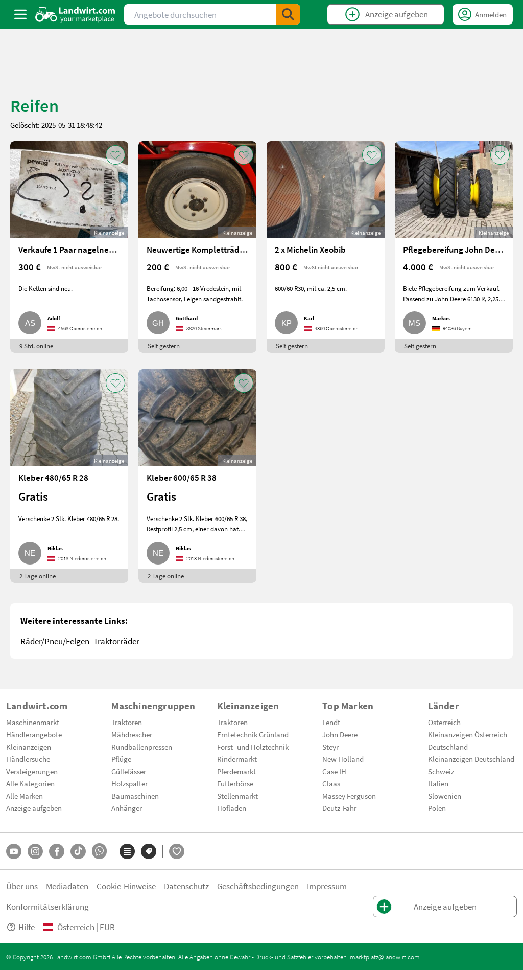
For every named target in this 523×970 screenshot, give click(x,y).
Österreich (444, 722)
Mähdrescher (131, 734)
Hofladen (231, 808)
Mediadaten (67, 886)
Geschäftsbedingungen (258, 886)
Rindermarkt (237, 759)
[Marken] (148, 851)
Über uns (22, 886)
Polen (437, 808)
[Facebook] (56, 851)
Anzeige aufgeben (34, 808)
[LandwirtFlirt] (176, 851)
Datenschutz (186, 886)
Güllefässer (128, 771)
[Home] (75, 14)
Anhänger (126, 808)
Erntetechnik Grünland (253, 734)
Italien (438, 783)
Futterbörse (235, 783)
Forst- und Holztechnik (253, 746)
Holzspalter (129, 783)
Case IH (334, 771)
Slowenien (444, 796)
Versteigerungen (32, 771)
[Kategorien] (127, 851)
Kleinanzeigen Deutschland (471, 759)
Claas (331, 783)
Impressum (327, 886)
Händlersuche (28, 759)
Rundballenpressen (141, 746)
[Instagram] (35, 851)
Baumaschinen (135, 796)
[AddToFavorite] (115, 155)
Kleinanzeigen (28, 746)
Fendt (331, 722)
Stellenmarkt (237, 796)
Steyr (330, 746)
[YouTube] (13, 851)
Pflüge (121, 759)
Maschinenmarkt (32, 722)
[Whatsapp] (99, 851)
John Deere (340, 734)
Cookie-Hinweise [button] (126, 886)
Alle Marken (24, 796)
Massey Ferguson (349, 796)
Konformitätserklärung (47, 906)
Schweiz (441, 771)
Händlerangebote (34, 734)
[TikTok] (78, 851)
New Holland (343, 759)
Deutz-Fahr (339, 808)
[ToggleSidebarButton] (20, 14)
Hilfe (26, 927)
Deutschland (448, 746)
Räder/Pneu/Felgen (54, 641)
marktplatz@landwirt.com (385, 956)
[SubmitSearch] (288, 14)
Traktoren (126, 722)
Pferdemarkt (236, 771)
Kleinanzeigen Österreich (467, 734)
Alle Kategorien (30, 783)
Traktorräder (116, 641)
